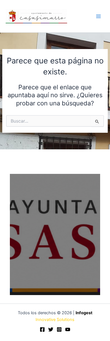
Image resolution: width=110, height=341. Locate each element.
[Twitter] (50, 329)
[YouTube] (67, 329)
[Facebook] (42, 329)
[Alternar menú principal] (98, 16)
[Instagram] (59, 329)
